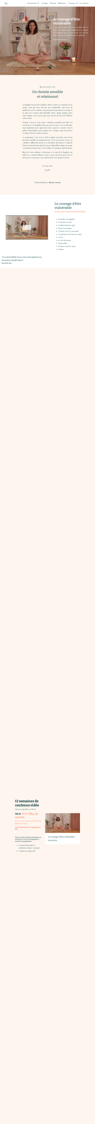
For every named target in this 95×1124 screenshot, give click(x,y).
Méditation (62, 3)
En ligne (45, 3)
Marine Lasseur (55, 182)
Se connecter (84, 3)
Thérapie (53, 3)
